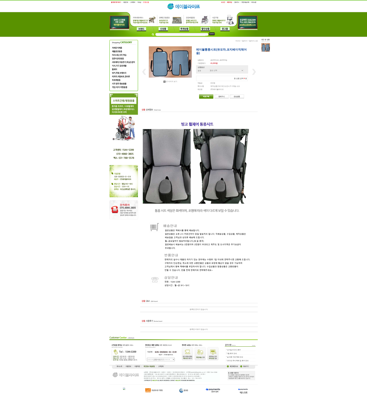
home (238, 41)
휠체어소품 (253, 41)
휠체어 (244, 41)
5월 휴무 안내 (232, 353)
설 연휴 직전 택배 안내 (235, 357)
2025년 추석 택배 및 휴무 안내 (237, 360)
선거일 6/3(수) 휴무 (234, 350)
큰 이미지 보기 (171, 81)
